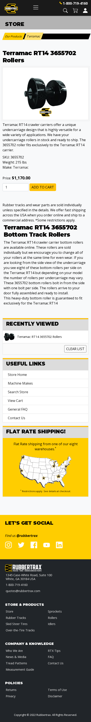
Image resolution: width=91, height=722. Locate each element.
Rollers (52, 618)
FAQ (51, 657)
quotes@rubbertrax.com (23, 591)
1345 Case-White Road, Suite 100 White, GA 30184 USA (29, 577)
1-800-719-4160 (75, 3)
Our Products (14, 36)
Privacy (10, 696)
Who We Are (14, 651)
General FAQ (18, 409)
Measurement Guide (20, 669)
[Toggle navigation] (36, 7)
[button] (65, 10)
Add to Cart (43, 187)
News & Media (16, 657)
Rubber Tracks (16, 618)
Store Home (17, 374)
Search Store (18, 392)
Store (9, 611)
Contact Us (16, 418)
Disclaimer (55, 696)
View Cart (15, 400)
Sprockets (55, 611)
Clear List (75, 349)
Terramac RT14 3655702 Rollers (39, 337)
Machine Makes (20, 383)
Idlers (51, 624)
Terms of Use (57, 690)
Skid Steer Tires (17, 624)
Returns (11, 690)
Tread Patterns (16, 663)
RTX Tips (54, 651)
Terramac (20, 167)
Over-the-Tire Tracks (20, 630)
